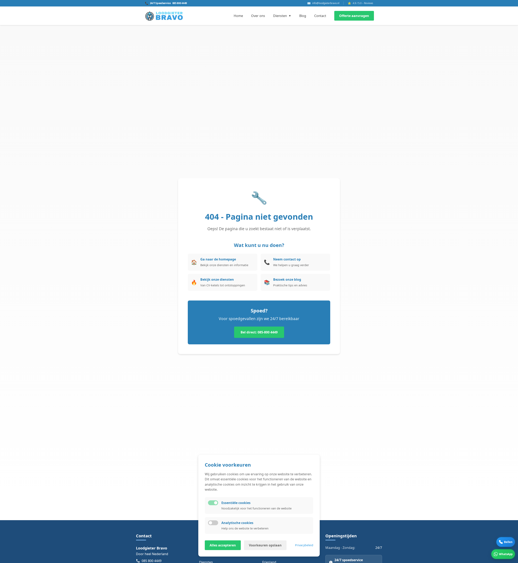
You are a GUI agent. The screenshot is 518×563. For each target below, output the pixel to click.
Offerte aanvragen (354, 16)
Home (238, 16)
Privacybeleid (304, 545)
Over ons (258, 16)
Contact (320, 16)
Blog (302, 16)
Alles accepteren (223, 545)
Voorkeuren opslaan (265, 545)
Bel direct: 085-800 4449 (259, 332)
